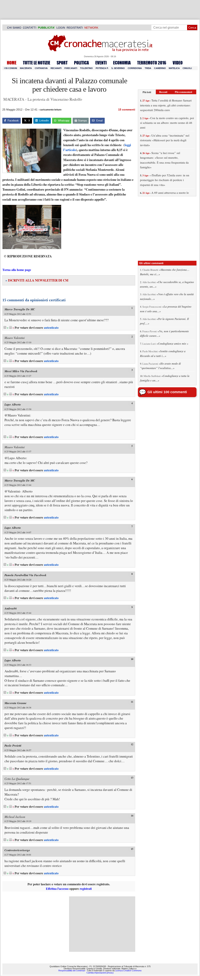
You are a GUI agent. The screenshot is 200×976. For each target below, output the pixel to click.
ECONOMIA (122, 62)
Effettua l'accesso (57, 888)
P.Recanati (70, 68)
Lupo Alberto (12, 404)
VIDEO (178, 62)
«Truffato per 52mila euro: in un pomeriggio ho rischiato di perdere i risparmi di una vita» (164, 180)
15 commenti (126, 109)
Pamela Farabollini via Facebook (25, 575)
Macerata (26, 68)
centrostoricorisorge (17, 850)
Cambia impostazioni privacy (100, 972)
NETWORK (91, 27)
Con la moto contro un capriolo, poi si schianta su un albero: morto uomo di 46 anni (167, 122)
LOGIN (60, 27)
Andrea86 (10, 608)
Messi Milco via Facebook (21, 371)
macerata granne (15, 703)
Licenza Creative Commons (128, 970)
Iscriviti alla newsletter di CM (36, 280)
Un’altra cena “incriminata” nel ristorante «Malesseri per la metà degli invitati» (164, 140)
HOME (11, 62)
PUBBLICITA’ (46, 27)
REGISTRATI (75, 27)
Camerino (160, 68)
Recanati (56, 68)
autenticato (51, 327)
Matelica (174, 68)
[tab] (147, 92)
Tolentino (86, 68)
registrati (86, 888)
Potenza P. (102, 68)
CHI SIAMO (14, 27)
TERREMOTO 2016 (151, 62)
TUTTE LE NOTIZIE (36, 62)
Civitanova (41, 68)
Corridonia (135, 68)
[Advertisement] (102, 924)
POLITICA (81, 62)
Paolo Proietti (12, 745)
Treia (148, 68)
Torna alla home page (16, 269)
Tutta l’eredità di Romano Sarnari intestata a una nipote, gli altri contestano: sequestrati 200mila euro (166, 105)
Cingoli (187, 68)
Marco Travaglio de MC (19, 309)
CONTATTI (29, 27)
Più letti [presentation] (147, 92)
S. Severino (118, 68)
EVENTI (101, 62)
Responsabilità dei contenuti (71, 970)
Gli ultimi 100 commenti (167, 392)
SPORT (62, 62)
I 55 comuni (10, 68)
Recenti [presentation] (163, 92)
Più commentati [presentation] (183, 92)
